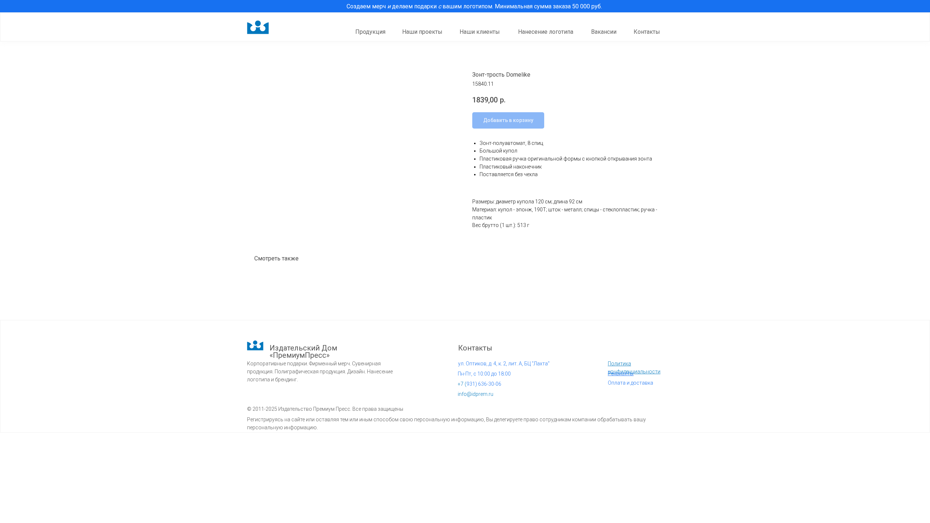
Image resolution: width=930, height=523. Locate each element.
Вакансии (603, 31)
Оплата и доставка (630, 383)
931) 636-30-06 (479, 384)
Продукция (370, 31)
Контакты (647, 31)
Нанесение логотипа (545, 31)
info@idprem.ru (475, 394)
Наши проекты (422, 31)
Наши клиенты (480, 31)
